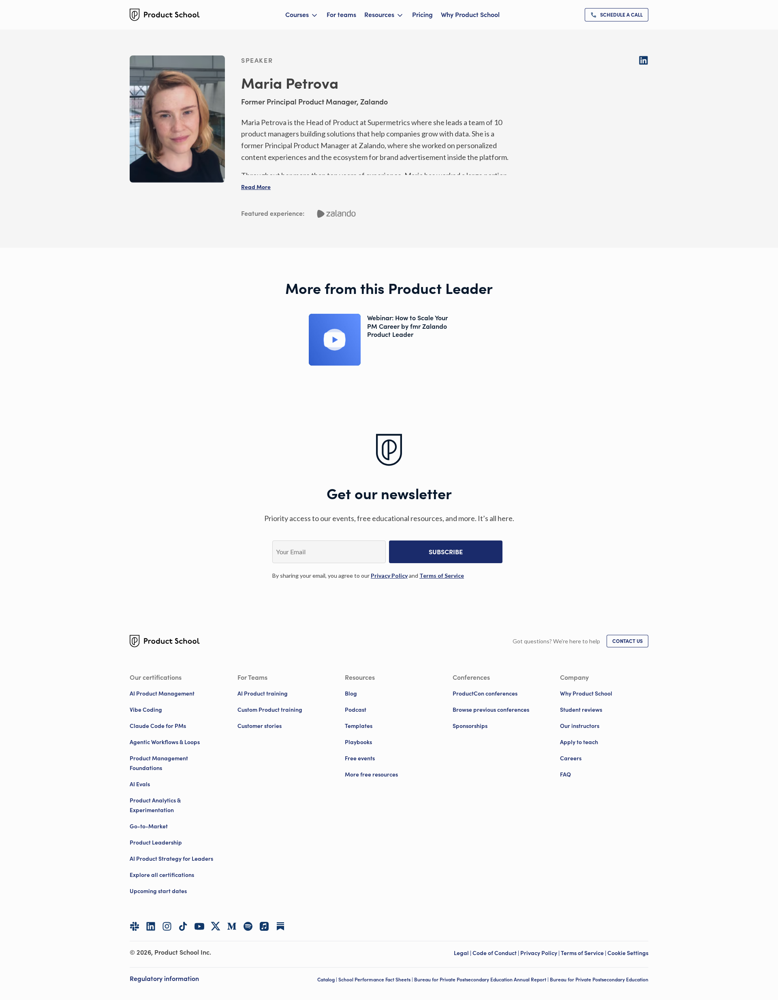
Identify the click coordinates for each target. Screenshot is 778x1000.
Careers (570, 758)
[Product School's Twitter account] (215, 926)
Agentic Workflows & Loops (165, 742)
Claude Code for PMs (158, 726)
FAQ (565, 774)
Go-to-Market (149, 826)
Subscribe (446, 552)
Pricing (422, 15)
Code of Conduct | (496, 953)
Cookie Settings (627, 953)
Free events (360, 758)
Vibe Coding (146, 709)
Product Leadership (156, 842)
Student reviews (581, 709)
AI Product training (262, 693)
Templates (358, 726)
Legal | (463, 953)
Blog (351, 693)
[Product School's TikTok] (183, 926)
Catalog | (327, 980)
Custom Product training (269, 709)
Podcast (355, 709)
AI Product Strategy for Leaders (171, 858)
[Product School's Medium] (232, 926)
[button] (256, 187)
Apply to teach (579, 742)
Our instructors (579, 726)
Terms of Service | (584, 953)
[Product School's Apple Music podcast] (264, 926)
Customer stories (259, 726)
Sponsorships (470, 726)
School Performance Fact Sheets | (376, 980)
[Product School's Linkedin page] (151, 926)
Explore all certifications (162, 875)
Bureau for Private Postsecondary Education (599, 980)
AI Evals (140, 784)
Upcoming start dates (158, 891)
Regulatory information (164, 978)
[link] (616, 14)
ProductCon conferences (485, 693)
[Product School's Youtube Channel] (199, 926)
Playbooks (358, 742)
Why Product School (470, 15)
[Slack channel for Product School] (134, 926)
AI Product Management (162, 693)
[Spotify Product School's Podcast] (248, 926)
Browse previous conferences (491, 709)
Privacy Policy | (540, 953)
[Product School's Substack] (280, 926)
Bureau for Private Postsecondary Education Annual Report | (482, 980)
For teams (341, 15)
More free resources (371, 774)
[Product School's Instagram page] (167, 926)
